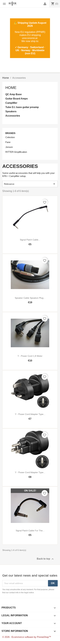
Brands (10, 133)
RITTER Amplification (16, 152)
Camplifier (11, 103)
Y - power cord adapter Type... (30, 414)
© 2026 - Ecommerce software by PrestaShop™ (26, 637)
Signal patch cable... (30, 239)
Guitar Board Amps (16, 98)
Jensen (9, 147)
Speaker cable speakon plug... (30, 298)
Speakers (10, 111)
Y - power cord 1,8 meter (30, 356)
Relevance (30, 184)
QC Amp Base (13, 94)
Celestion (10, 137)
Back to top (45, 559)
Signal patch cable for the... (30, 530)
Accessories (12, 115)
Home (10, 88)
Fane (7, 142)
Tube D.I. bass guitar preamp (22, 107)
